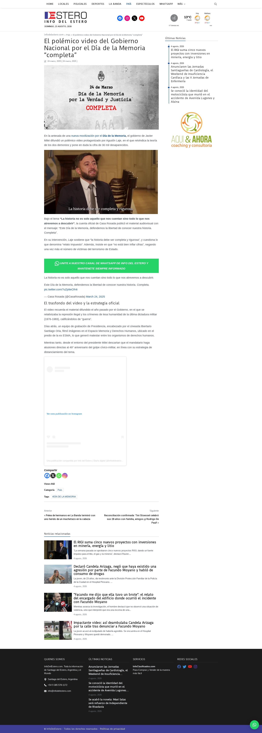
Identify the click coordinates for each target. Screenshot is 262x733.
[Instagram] (64, 475)
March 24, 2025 (95, 296)
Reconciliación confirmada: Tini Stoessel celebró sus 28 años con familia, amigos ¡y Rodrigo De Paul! (131, 519)
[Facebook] (47, 475)
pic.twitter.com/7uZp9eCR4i (60, 289)
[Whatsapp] (59, 475)
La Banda (115, 4)
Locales (63, 4)
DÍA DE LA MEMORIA (65, 496)
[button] (254, 724)
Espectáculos (145, 4)
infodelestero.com (54, 34)
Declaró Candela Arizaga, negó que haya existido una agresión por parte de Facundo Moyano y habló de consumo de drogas (115, 570)
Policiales (80, 4)
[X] (53, 475)
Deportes (98, 4)
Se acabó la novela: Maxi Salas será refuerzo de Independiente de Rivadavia (108, 703)
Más (180, 4)
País (128, 4)
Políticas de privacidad (112, 729)
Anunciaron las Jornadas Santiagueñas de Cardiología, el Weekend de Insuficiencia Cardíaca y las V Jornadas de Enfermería (108, 670)
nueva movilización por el (98, 135)
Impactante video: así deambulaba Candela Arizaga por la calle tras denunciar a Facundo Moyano (114, 624)
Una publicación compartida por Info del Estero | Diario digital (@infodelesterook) (85, 460)
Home (50, 4)
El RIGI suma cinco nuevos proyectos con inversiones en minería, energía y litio (115, 544)
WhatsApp (166, 4)
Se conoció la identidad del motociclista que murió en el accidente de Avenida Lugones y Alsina (108, 687)
